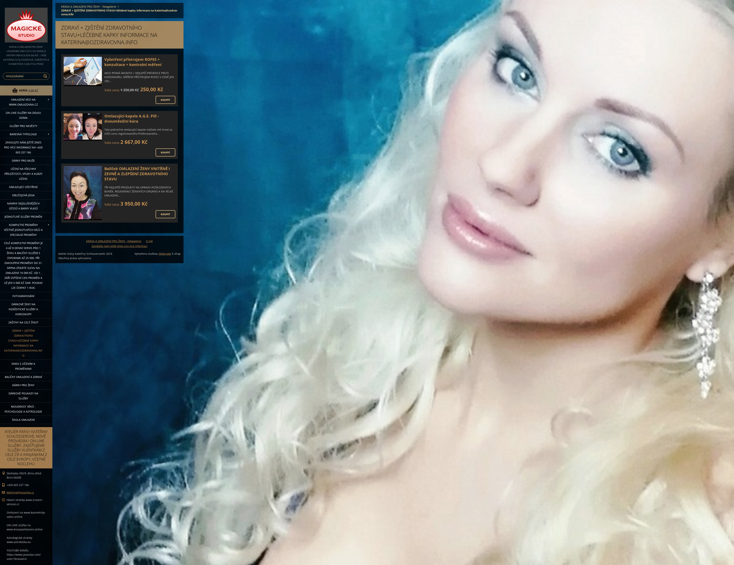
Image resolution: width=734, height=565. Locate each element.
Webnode (165, 254)
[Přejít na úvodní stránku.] (26, 22)
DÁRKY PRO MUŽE (23, 160)
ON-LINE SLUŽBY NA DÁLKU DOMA (23, 115)
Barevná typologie (23, 134)
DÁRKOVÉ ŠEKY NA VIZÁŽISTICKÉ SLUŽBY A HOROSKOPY (23, 309)
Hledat (45, 76)
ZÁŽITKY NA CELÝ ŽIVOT (23, 322)
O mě (149, 241)
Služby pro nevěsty (23, 126)
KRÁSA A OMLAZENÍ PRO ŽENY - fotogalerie (88, 6)
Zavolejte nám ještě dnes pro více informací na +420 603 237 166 (23, 147)
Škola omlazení (23, 420)
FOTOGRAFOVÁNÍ (23, 296)
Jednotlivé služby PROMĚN (23, 216)
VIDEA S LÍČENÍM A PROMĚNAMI (23, 366)
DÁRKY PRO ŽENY (23, 385)
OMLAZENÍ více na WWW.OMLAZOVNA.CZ (23, 102)
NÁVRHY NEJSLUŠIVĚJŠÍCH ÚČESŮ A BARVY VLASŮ (23, 206)
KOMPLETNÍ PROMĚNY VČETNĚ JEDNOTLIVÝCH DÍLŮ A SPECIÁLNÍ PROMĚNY (23, 230)
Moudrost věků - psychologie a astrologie (23, 409)
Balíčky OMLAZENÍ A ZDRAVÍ (23, 377)
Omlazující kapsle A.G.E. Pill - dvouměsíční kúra (131, 118)
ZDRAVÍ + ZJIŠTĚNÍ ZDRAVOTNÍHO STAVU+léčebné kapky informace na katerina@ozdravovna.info (23, 343)
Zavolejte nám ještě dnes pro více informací (119, 246)
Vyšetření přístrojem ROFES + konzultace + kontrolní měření (133, 62)
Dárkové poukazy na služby (23, 396)
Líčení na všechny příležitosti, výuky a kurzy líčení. (23, 174)
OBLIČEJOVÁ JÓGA (23, 195)
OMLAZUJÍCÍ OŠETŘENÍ (23, 187)
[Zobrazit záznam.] (83, 71)
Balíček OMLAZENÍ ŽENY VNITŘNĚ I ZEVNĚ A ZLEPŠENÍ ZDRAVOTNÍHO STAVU (137, 174)
